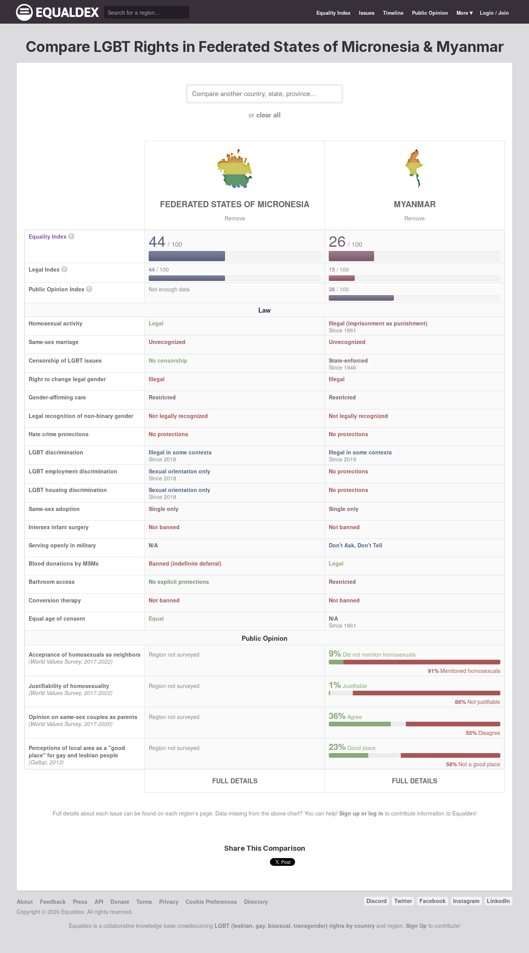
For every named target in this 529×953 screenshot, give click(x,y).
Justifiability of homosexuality (69, 686)
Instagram (466, 901)
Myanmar (415, 204)
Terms (144, 901)
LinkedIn (498, 901)
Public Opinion (430, 12)
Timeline (393, 12)
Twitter (403, 901)
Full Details (235, 780)
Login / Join (494, 12)
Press (80, 901)
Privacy (169, 901)
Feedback (53, 901)
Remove (235, 218)
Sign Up (416, 925)
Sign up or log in (361, 813)
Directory (256, 901)
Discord (376, 901)
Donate (119, 901)
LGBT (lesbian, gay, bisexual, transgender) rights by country (295, 925)
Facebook (432, 901)
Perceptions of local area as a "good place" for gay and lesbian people (77, 751)
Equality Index (333, 12)
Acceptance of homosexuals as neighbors (85, 654)
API (98, 901)
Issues (366, 12)
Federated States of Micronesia (234, 204)
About (25, 901)
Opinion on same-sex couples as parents (83, 717)
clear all (268, 114)
